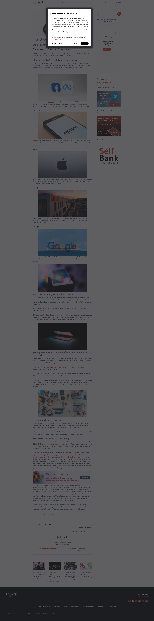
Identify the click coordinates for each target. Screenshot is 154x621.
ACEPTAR (84, 43)
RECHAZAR (75, 43)
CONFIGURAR (57, 43)
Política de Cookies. (58, 39)
